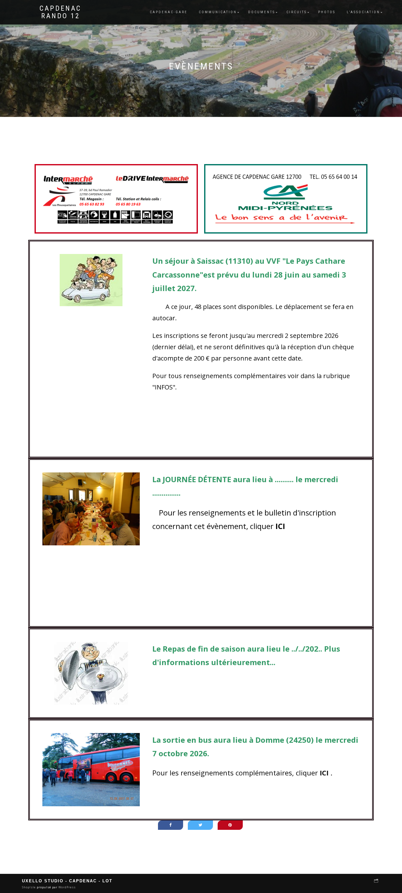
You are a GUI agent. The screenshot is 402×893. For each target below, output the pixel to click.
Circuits (296, 12)
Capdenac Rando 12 (60, 12)
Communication (218, 12)
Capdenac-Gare (168, 12)
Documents (261, 12)
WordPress (66, 887)
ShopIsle (29, 887)
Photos (326, 12)
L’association (363, 12)
